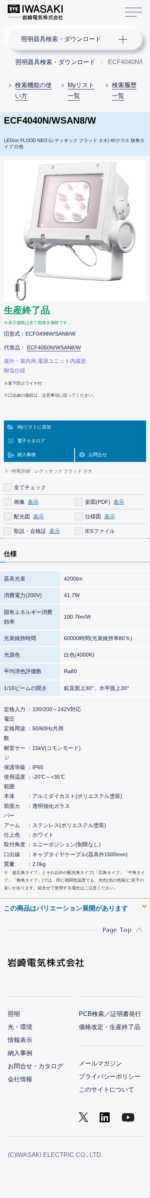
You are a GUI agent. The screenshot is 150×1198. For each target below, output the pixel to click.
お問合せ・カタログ (35, 1066)
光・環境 (20, 1027)
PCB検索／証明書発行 (110, 1014)
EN (89, 8)
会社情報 (20, 1079)
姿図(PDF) (97, 502)
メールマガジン (100, 1063)
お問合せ (97, 454)
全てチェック (30, 487)
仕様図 (93, 516)
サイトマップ (133, 12)
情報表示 (20, 1040)
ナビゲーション (67, 39)
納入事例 (26, 454)
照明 (14, 1014)
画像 (19, 502)
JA (77, 8)
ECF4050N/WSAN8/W (54, 347)
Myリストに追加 (34, 427)
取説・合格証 (30, 531)
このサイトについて (106, 1089)
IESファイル (100, 531)
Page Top (117, 929)
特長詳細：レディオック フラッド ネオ (52, 471)
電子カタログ (31, 440)
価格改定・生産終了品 (109, 1027)
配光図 (22, 516)
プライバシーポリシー (109, 1076)
